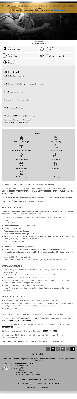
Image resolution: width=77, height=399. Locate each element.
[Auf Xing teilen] (63, 349)
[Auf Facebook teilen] (48, 349)
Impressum (31, 388)
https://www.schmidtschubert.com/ (27, 374)
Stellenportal (59, 10)
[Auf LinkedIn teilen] (58, 349)
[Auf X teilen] (53, 349)
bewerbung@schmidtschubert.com (22, 321)
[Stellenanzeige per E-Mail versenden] (68, 349)
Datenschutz (45, 388)
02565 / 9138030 (50, 331)
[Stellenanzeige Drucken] (72, 349)
